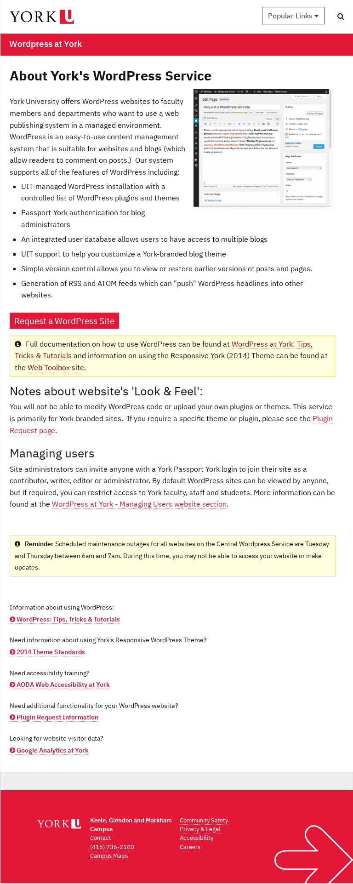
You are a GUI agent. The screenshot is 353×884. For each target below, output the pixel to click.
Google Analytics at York (52, 750)
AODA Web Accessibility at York (62, 684)
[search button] (340, 16)
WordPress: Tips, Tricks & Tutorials (67, 619)
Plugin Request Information (56, 717)
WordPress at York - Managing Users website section (139, 503)
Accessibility (196, 838)
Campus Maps (109, 856)
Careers (190, 847)
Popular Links (291, 15)
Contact (100, 838)
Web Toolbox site (56, 367)
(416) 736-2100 (112, 847)
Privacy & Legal (200, 829)
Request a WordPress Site (64, 320)
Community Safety (204, 820)
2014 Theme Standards (50, 652)
